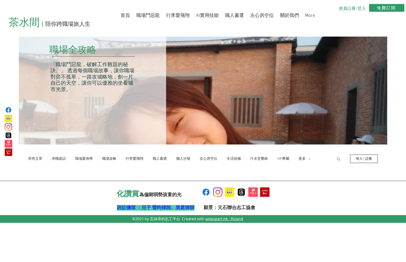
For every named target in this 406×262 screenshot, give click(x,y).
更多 (302, 159)
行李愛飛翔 (134, 159)
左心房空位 (208, 159)
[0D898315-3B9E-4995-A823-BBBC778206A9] (229, 192)
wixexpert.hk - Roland (224, 218)
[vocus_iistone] (8, 144)
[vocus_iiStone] (253, 192)
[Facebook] (8, 110)
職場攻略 (109, 159)
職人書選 (160, 159)
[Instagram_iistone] (8, 127)
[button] (338, 159)
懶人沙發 (183, 159)
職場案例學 (84, 159)
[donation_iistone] (8, 118)
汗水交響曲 (259, 159)
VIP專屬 (283, 159)
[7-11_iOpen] (8, 152)
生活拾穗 (234, 159)
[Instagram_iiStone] (218, 192)
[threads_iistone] (8, 135)
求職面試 (59, 159)
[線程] (241, 192)
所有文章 (35, 159)
